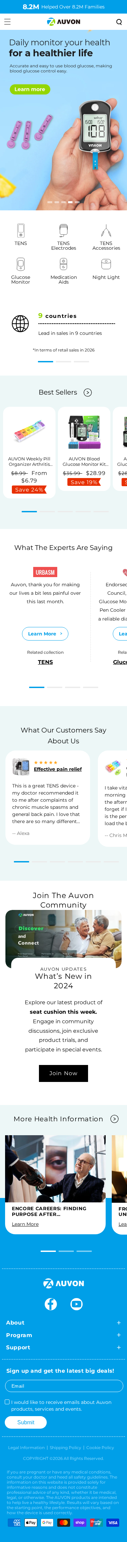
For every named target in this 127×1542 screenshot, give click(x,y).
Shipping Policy (65, 1448)
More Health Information (58, 1119)
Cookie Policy (100, 1448)
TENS (45, 662)
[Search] (118, 21)
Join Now (63, 1073)
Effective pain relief (58, 769)
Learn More (42, 634)
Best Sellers (58, 392)
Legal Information (26, 1448)
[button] (45, 361)
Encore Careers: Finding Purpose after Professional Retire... (49, 1211)
